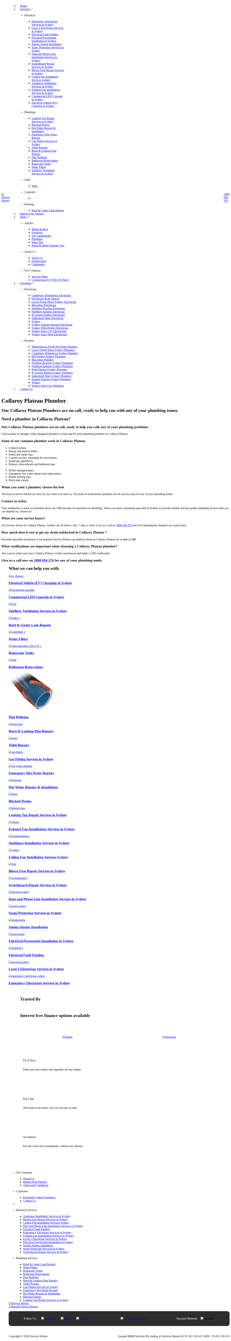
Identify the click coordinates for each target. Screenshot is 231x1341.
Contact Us (26, 389)
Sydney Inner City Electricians (49, 331)
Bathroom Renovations (45, 160)
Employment (39, 261)
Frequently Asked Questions (39, 1197)
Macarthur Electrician (44, 305)
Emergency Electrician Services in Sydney (44, 23)
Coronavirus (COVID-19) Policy (50, 279)
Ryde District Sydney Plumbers (49, 369)
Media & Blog (40, 229)
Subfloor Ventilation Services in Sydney (43, 172)
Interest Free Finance (32, 213)
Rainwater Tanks (41, 163)
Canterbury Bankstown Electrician (51, 295)
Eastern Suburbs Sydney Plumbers (51, 379)
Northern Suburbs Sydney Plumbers (52, 366)
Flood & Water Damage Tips (48, 245)
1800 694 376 (226, 197)
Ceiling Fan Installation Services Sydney (45, 78)
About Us (37, 257)
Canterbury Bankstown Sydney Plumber (55, 353)
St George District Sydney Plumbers (52, 372)
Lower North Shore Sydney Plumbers (53, 350)
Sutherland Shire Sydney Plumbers (51, 376)
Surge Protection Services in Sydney (44, 1248)
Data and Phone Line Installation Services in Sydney (44, 57)
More (23, 216)
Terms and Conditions (35, 1185)
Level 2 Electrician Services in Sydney (45, 1239)
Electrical (37, 232)
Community (38, 264)
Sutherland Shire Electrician (47, 318)
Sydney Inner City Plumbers (48, 385)
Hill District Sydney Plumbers (49, 356)
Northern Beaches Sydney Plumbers (52, 363)
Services (25, 9)
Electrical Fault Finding (45, 34)
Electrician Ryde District (45, 298)
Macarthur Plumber (43, 359)
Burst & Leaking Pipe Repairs (40, 1280)
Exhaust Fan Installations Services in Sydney (46, 91)
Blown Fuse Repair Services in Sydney (45, 1219)
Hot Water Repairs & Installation (44, 130)
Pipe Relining (39, 157)
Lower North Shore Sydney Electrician (54, 301)
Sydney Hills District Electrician (50, 327)
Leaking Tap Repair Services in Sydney (43, 120)
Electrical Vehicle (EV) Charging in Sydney (45, 104)
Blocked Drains (40, 124)
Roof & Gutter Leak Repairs (48, 210)
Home (23, 5)
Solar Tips (37, 242)
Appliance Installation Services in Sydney (44, 85)
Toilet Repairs (39, 147)
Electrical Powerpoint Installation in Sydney (44, 39)
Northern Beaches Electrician (48, 308)
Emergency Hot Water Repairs (40, 1290)
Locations (26, 283)
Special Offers (40, 276)
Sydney (36, 321)
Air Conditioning (41, 235)
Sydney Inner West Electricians (49, 334)
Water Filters (39, 167)
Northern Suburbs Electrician (48, 311)
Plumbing (37, 239)
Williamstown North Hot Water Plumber (54, 346)
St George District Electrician (48, 314)
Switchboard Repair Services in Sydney (43, 65)
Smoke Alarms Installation (47, 44)
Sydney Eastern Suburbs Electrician (52, 324)
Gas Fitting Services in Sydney (40, 1287)
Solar (35, 185)
